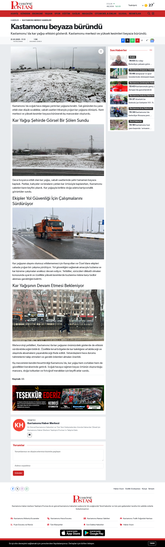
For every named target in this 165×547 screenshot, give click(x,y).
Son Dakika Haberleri (95, 525)
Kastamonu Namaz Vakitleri (98, 518)
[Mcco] (58, 398)
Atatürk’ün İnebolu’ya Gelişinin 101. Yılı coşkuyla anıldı (142, 101)
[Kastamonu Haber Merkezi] (19, 425)
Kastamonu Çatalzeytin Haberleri (144, 83)
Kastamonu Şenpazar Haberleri (143, 70)
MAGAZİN (87, 14)
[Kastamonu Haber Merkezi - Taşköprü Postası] (22, 5)
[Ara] (149, 14)
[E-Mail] (29, 435)
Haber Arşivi (119, 489)
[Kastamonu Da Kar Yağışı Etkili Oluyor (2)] (58, 233)
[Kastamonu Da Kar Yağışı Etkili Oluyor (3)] (58, 150)
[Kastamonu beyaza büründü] (58, 74)
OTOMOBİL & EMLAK (105, 14)
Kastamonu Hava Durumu (61, 518)
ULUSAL (123, 14)
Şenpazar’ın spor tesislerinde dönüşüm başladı (143, 75)
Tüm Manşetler (56, 525)
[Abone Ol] (152, 40)
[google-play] (94, 533)
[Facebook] (13, 489)
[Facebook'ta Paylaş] (123, 40)
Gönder (18, 473)
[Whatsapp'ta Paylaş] (132, 40)
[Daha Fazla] (137, 40)
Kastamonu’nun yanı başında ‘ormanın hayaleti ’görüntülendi (139, 127)
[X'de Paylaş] (127, 40)
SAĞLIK (76, 14)
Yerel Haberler (136, 121)
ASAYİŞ (14, 14)
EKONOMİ (37, 14)
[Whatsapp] (27, 489)
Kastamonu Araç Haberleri (141, 108)
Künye (144, 489)
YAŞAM (48, 14)
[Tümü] (151, 50)
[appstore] (71, 533)
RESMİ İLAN (135, 14)
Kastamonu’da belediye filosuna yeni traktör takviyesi (139, 114)
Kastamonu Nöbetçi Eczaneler (26, 518)
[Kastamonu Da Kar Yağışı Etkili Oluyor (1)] (58, 315)
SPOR (57, 14)
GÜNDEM (25, 14)
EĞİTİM (66, 14)
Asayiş (132, 57)
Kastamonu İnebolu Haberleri (142, 95)
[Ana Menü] (152, 14)
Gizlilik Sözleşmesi (132, 489)
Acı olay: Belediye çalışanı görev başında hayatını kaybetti (140, 63)
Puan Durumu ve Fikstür (23, 525)
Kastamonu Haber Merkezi (43, 423)
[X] (17, 489)
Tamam (152, 543)
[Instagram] (22, 489)
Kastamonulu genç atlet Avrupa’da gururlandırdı (144, 88)
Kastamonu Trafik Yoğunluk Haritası (137, 518)
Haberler (15, 20)
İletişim (151, 489)
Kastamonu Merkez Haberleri (36, 20)
